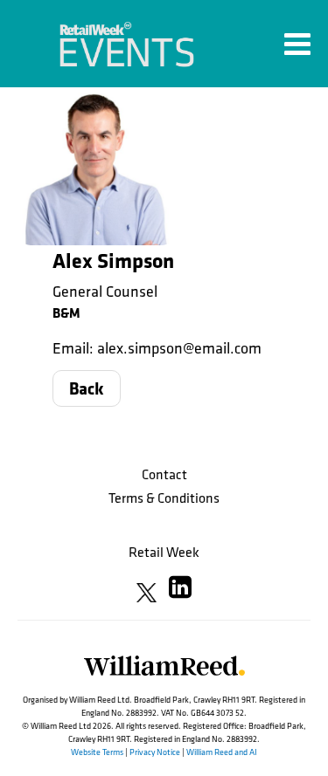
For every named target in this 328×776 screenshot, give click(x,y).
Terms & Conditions (164, 497)
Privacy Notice (154, 752)
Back (86, 388)
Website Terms (97, 752)
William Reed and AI (221, 752)
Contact (164, 474)
